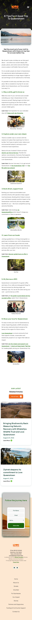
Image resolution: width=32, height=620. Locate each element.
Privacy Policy (16, 562)
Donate (16, 586)
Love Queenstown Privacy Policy (16, 555)
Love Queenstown (7, 333)
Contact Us (16, 612)
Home (16, 579)
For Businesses (16, 593)
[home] (15, 7)
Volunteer (16, 590)
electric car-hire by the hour (10, 153)
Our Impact (16, 597)
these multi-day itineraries (15, 113)
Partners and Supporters (16, 604)
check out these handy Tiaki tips (20, 346)
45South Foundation (19, 557)
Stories (16, 601)
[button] (28, 7)
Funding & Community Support (16, 608)
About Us (16, 583)
